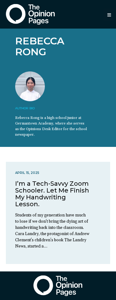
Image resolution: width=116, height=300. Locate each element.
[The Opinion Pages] (30, 14)
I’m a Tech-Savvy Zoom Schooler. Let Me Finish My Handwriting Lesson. (52, 194)
